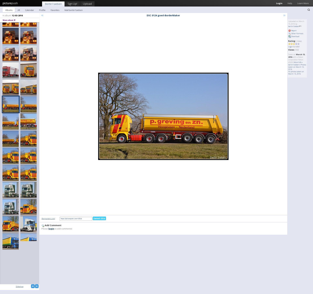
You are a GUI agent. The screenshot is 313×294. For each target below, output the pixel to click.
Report (294, 30)
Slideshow (19, 286)
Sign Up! (72, 4)
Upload (87, 4)
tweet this (99, 218)
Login (279, 3)
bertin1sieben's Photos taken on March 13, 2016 (297, 66)
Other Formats (297, 33)
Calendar (29, 10)
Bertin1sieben (53, 4)
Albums (8, 10)
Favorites (55, 10)
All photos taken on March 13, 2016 (296, 72)
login (51, 228)
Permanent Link (48, 218)
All (19, 10)
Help (290, 3)
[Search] (308, 9)
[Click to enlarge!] (163, 116)
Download (295, 36)
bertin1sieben (293, 26)
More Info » (298, 62)
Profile (42, 10)
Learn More (303, 3)
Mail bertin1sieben (74, 10)
